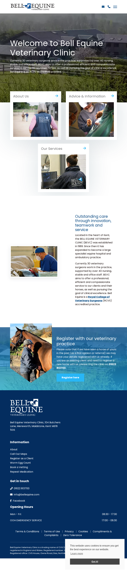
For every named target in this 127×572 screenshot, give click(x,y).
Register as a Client (21, 458)
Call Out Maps (18, 454)
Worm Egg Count (20, 463)
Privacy (69, 531)
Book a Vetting (19, 467)
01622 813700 (21, 488)
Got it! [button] (95, 561)
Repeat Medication (21, 471)
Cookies (83, 531)
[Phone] (109, 8)
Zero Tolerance (72, 535)
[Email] (103, 8)
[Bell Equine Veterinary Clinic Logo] (32, 6)
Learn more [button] (76, 553)
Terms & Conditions (27, 531)
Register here (70, 377)
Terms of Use (52, 531)
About (14, 449)
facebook (18, 501)
